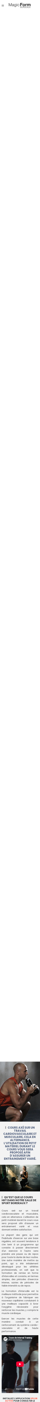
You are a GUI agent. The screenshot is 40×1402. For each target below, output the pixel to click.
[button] (3, 5)
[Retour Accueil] (20, 5)
